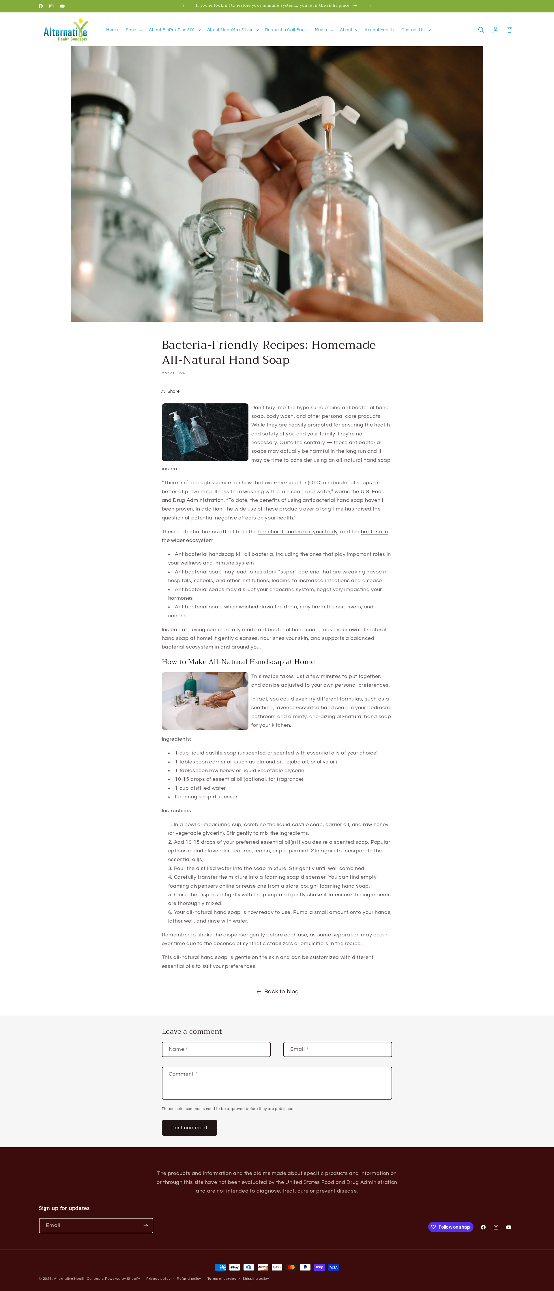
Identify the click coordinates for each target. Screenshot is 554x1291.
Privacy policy (158, 1279)
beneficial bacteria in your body (298, 531)
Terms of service (222, 1279)
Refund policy (189, 1279)
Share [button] (174, 391)
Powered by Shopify (122, 1279)
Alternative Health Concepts (79, 1279)
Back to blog (281, 991)
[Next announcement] (370, 6)
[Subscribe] (146, 1226)
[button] (133, 30)
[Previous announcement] (183, 6)
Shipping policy (256, 1279)
